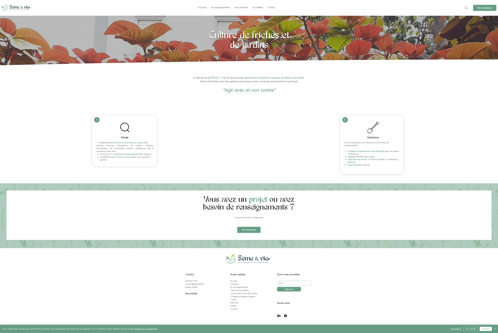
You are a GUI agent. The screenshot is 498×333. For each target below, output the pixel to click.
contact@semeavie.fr (195, 284)
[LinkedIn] (279, 316)
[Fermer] (494, 329)
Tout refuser (470, 329)
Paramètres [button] (456, 329)
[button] (221, 7)
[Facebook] (285, 316)
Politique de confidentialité (146, 329)
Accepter (486, 329)
